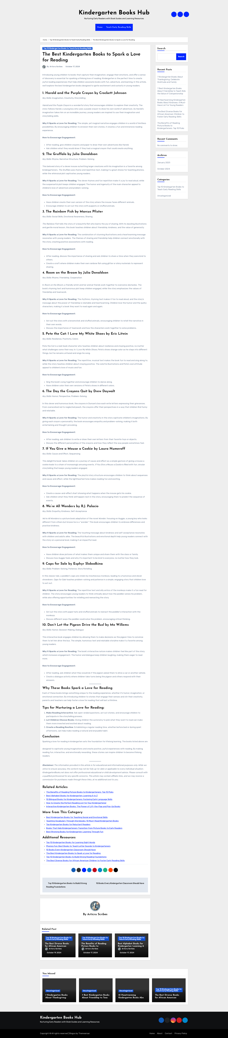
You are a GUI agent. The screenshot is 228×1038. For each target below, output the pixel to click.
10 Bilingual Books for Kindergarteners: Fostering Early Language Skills (79, 799)
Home (100, 27)
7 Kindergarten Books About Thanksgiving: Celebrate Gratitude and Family (170, 79)
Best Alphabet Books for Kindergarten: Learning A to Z (72, 795)
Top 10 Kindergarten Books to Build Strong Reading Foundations (76, 857)
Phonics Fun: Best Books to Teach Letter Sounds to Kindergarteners (78, 846)
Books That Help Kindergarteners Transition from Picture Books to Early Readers (84, 828)
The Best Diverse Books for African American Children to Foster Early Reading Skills (85, 860)
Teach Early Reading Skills (118, 27)
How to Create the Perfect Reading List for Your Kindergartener (76, 803)
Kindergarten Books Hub (114, 13)
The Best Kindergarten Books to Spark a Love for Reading (73, 853)
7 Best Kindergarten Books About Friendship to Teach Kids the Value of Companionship (171, 91)
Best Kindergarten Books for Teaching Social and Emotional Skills (77, 817)
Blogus (72, 1033)
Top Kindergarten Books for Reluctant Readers (68, 824)
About (159, 1033)
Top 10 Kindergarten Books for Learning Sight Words (70, 842)
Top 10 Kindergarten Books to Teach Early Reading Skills (67, 48)
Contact (168, 1033)
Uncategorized (164, 196)
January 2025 (163, 162)
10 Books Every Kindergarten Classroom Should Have (71, 849)
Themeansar (84, 1033)
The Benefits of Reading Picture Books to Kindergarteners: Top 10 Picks (79, 792)
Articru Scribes (56, 67)
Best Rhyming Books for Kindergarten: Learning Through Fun (74, 831)
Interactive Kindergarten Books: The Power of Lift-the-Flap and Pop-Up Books (83, 806)
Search (161, 48)
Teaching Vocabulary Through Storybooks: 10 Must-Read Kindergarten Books (82, 821)
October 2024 (163, 169)
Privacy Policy (181, 1033)
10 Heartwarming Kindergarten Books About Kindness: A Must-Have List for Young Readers (171, 102)
